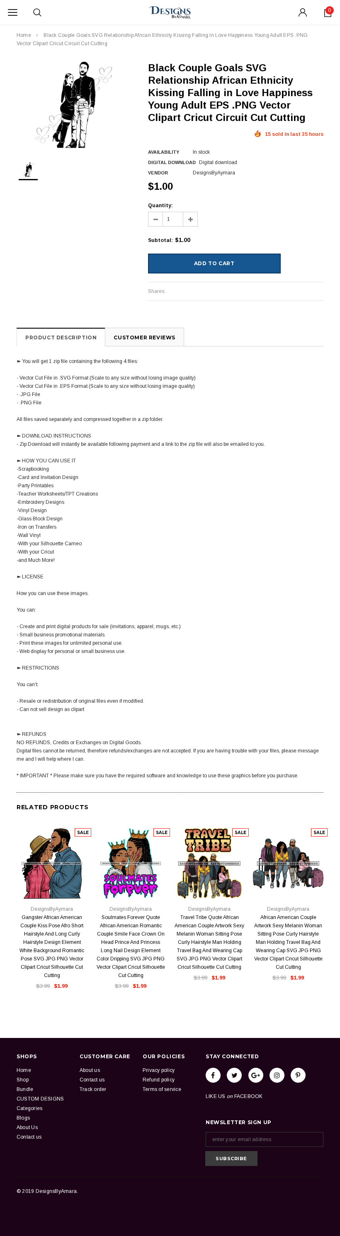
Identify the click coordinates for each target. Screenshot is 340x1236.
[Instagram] (277, 1075)
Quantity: (160, 205)
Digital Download (172, 162)
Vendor (158, 172)
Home (24, 35)
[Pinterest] (298, 1075)
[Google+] (255, 1075)
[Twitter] (234, 1075)
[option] (74, 105)
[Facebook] (213, 1075)
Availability (163, 152)
